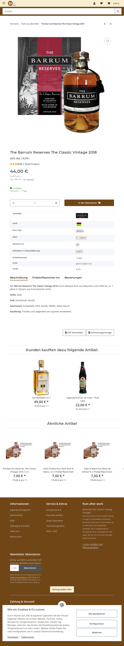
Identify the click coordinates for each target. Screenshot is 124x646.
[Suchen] (118, 11)
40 (77, 245)
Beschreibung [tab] (19, 277)
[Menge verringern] (13, 203)
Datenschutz (16, 515)
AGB (12, 520)
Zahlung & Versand (19, 525)
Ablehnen (97, 632)
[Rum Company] (12, 3)
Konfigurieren (97, 623)
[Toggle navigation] (3, 2)
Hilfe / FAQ (51, 531)
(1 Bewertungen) (31, 164)
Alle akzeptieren (96, 613)
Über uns (14, 531)
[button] (94, 3)
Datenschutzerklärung (18, 577)
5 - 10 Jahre (81, 238)
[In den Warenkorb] (12, 32)
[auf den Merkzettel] (107, 41)
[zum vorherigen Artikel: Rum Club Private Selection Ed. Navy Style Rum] (105, 24)
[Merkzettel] (101, 3)
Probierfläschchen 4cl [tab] (46, 277)
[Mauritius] (79, 224)
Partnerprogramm (55, 525)
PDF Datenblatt (75, 332)
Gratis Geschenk (54, 520)
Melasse (80, 231)
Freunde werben (54, 515)
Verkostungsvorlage (101, 332)
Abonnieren (30, 567)
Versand (30, 179)
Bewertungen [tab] (73, 277)
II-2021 (79, 252)
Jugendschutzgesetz (20, 509)
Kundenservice (53, 509)
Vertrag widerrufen (62, 589)
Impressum (15, 536)
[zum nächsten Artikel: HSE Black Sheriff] (111, 24)
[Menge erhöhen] (56, 203)
